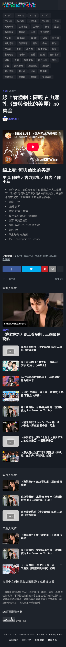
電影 (54, 60)
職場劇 (43, 71)
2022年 (45, 15)
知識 (44, 38)
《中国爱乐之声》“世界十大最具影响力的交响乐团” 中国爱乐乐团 (42, 439)
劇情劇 (45, 65)
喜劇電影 (54, 54)
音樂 (35, 43)
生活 (56, 26)
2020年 (20, 15)
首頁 (5, 91)
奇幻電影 (44, 32)
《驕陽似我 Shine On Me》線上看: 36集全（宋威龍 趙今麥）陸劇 (40, 424)
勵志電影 (9, 71)
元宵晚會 (9, 26)
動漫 (54, 49)
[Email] (52, 269)
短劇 (16, 60)
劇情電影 (32, 65)
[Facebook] (12, 269)
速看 (33, 54)
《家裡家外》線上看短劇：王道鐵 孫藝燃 (31, 336)
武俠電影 (21, 38)
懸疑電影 (9, 77)
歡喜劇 (34, 77)
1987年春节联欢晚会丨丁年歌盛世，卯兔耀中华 (41, 379)
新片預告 (42, 60)
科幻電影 (9, 43)
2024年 (20, 21)
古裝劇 (36, 26)
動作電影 (42, 49)
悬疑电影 (9, 54)
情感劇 (22, 54)
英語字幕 (23, 43)
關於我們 (26, 640)
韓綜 (33, 71)
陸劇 (42, 54)
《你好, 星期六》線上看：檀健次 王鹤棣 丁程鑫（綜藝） (42, 394)
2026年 (45, 21)
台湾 (47, 26)
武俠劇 (34, 38)
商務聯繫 (39, 640)
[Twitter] (31, 269)
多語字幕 (9, 32)
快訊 (33, 32)
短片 (7, 60)
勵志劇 (22, 71)
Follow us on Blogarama (49, 634)
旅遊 (54, 43)
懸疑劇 (22, 77)
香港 (44, 43)
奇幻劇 (8, 38)
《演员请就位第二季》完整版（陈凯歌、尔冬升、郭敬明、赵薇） (41, 454)
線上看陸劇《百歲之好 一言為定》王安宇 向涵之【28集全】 (41, 364)
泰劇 (19, 49)
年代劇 (22, 32)
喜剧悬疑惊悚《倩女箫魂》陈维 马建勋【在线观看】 (41, 348)
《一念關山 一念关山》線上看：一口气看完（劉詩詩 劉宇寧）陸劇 (41, 567)
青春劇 (55, 38)
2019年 (8, 15)
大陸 (56, 21)
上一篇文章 (56, 279)
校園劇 (8, 49)
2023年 (8, 21)
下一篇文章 (9, 279)
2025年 (33, 21)
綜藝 (7, 65)
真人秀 (29, 49)
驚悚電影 (46, 77)
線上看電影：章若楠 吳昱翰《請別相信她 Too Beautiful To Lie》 (41, 409)
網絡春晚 (18, 65)
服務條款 (52, 640)
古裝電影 (23, 26)
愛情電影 (28, 60)
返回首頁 (13, 640)
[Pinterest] (44, 269)
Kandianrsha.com (26, 634)
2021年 (33, 15)
